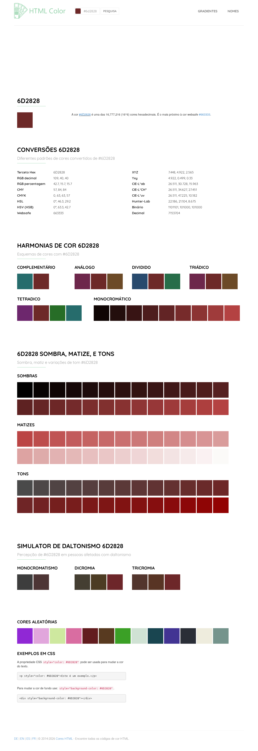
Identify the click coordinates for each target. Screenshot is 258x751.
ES (28, 739)
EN (22, 739)
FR (34, 739)
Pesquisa (110, 11)
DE (16, 739)
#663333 (204, 114)
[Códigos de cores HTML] (40, 5)
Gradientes (207, 11)
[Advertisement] (129, 56)
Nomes (233, 11)
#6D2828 (85, 114)
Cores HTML (64, 739)
